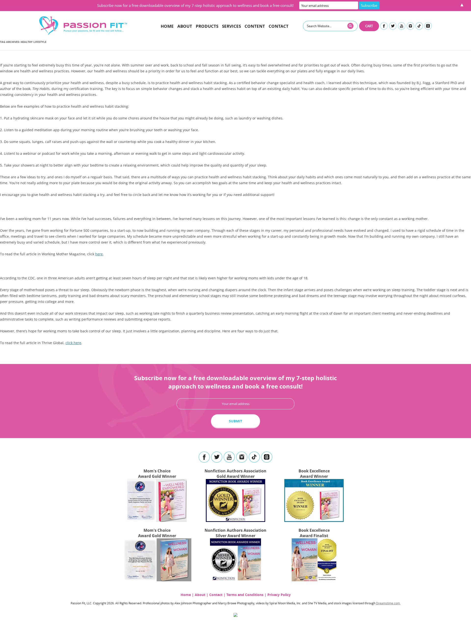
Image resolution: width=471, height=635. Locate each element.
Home (167, 26)
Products (207, 26)
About (184, 26)
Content (255, 26)
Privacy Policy (279, 594)
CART (369, 26)
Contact (278, 26)
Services (231, 26)
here (99, 254)
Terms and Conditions (244, 594)
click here (73, 342)
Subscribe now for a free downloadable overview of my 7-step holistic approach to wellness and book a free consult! (195, 5)
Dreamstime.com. (388, 603)
